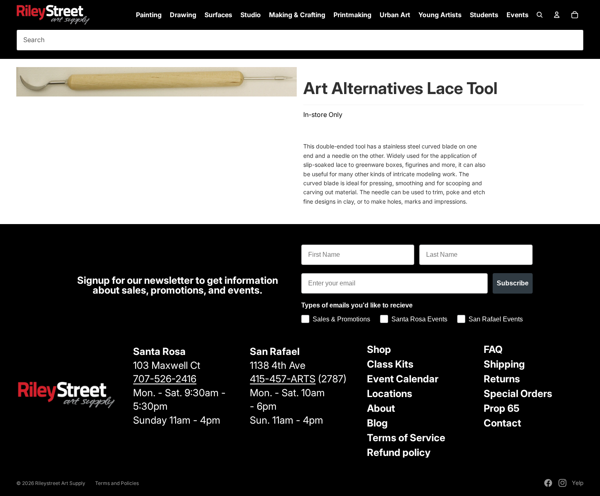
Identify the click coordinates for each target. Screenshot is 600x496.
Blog (377, 423)
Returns (502, 379)
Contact (502, 423)
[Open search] (540, 15)
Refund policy (399, 452)
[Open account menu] (557, 15)
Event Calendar (402, 379)
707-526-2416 (164, 379)
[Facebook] (548, 483)
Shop (379, 349)
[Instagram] (562, 483)
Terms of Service (406, 438)
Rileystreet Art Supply (60, 483)
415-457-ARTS (283, 379)
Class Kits (390, 364)
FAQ (493, 349)
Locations (389, 393)
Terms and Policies (117, 483)
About (381, 408)
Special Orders (518, 393)
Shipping (504, 364)
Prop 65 (502, 408)
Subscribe (513, 283)
